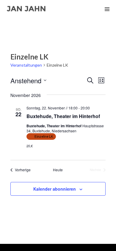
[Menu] (107, 9)
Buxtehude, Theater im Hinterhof (63, 116)
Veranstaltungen (26, 65)
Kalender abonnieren (54, 189)
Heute (58, 169)
